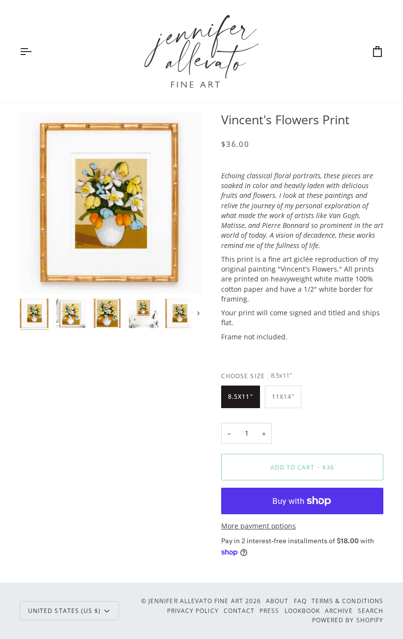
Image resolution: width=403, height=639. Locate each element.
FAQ (300, 601)
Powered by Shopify (347, 620)
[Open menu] (34, 51)
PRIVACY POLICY (193, 610)
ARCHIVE (338, 610)
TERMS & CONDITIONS (347, 601)
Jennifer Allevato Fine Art (195, 601)
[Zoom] (111, 203)
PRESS (269, 610)
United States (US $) (64, 610)
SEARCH (370, 610)
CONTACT (239, 610)
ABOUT (277, 601)
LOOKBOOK (302, 610)
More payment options (258, 526)
